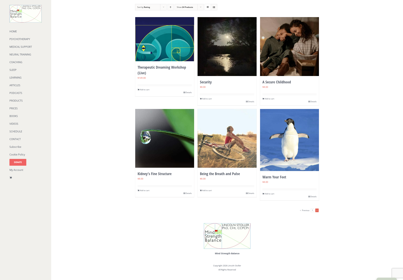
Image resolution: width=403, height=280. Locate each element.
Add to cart (144, 89)
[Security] (227, 46)
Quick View (164, 55)
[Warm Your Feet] (289, 140)
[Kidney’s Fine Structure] (164, 138)
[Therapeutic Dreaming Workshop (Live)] (164, 39)
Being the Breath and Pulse (220, 173)
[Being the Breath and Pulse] (227, 138)
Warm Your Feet (274, 176)
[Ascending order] (170, 7)
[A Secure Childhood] (289, 46)
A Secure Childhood (276, 81)
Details (189, 92)
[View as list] (214, 7)
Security (206, 81)
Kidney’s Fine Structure (155, 173)
